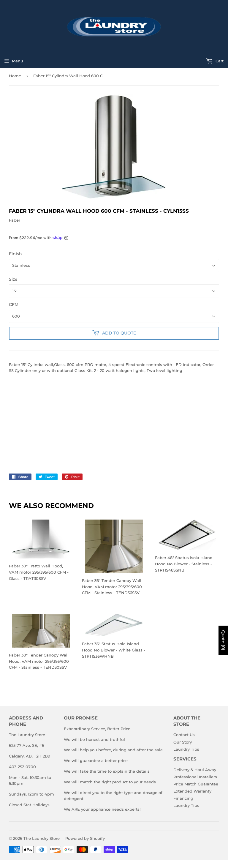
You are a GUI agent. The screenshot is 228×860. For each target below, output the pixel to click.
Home (15, 75)
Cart (219, 61)
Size (13, 279)
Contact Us (184, 734)
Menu (17, 61)
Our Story (182, 742)
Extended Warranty (192, 791)
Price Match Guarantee (195, 784)
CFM (13, 304)
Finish (15, 253)
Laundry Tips (186, 749)
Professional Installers (195, 776)
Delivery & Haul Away (194, 769)
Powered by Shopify (85, 838)
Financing (183, 798)
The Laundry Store (41, 838)
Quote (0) (223, 640)
